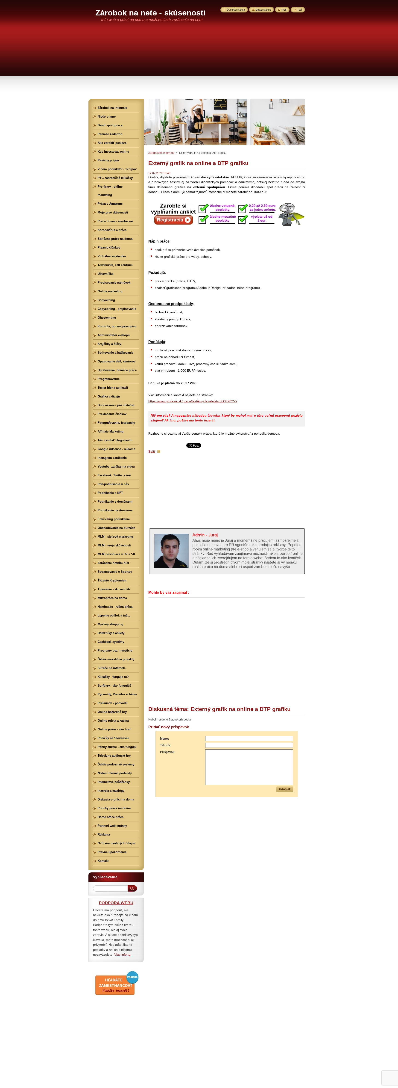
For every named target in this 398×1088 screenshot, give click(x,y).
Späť (151, 451)
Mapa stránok (263, 9)
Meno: (164, 738)
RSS (284, 9)
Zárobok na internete (161, 152)
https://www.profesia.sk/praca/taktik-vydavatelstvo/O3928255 (192, 401)
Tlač (299, 9)
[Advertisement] (199, 64)
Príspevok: (167, 752)
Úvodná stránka (236, 9)
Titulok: (165, 745)
